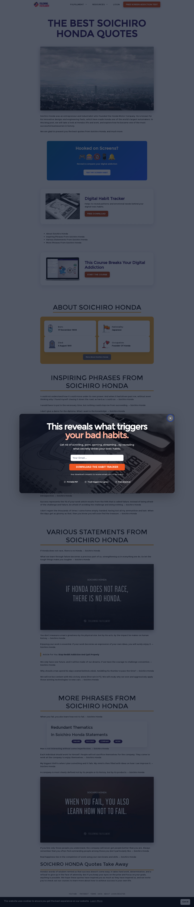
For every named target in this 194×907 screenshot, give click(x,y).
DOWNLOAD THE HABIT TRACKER (97, 467)
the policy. (119, 474)
